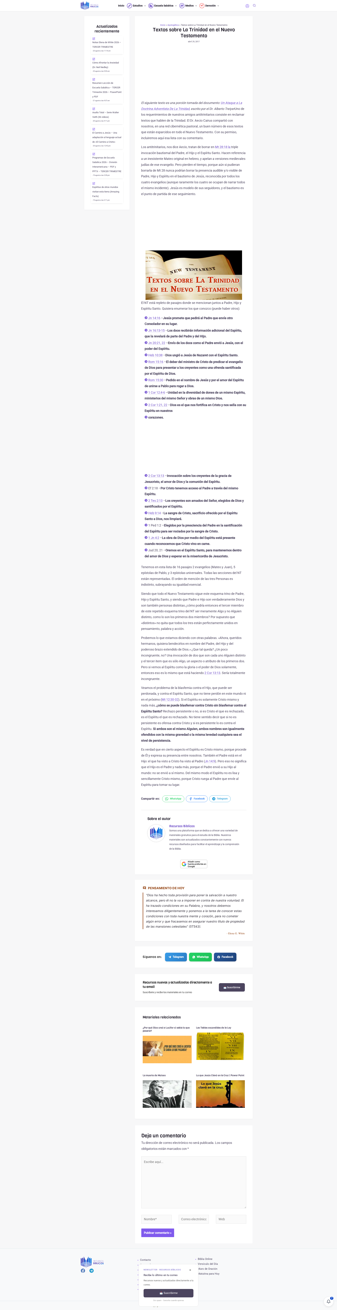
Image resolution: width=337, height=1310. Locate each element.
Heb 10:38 (155, 355)
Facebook (227, 956)
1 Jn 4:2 (153, 538)
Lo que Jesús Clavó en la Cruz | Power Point (220, 1075)
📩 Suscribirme (231, 987)
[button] (144, 5)
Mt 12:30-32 (170, 699)
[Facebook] (83, 1270)
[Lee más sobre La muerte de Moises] (167, 1093)
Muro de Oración (207, 1268)
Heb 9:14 (154, 513)
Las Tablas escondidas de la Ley (213, 1027)
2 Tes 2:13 (155, 500)
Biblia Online (205, 1259)
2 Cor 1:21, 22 (157, 405)
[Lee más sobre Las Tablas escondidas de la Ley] (220, 1046)
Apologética (173, 25)
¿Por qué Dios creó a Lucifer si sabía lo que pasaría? (166, 1029)
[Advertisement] (193, 73)
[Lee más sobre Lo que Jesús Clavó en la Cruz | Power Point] (220, 1093)
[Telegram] (91, 1270)
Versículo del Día (208, 1263)
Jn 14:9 (210, 761)
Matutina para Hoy (208, 1273)
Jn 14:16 (154, 318)
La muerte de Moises (154, 1075)
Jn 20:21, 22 (156, 343)
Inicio (162, 25)
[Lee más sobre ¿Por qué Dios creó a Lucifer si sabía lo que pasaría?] (167, 1049)
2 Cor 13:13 (156, 476)
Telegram (178, 956)
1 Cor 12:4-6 (156, 392)
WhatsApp (203, 956)
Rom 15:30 (155, 380)
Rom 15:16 (155, 362)
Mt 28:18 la (223, 147)
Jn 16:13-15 (156, 330)
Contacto (145, 1259)
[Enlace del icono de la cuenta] (247, 6)
